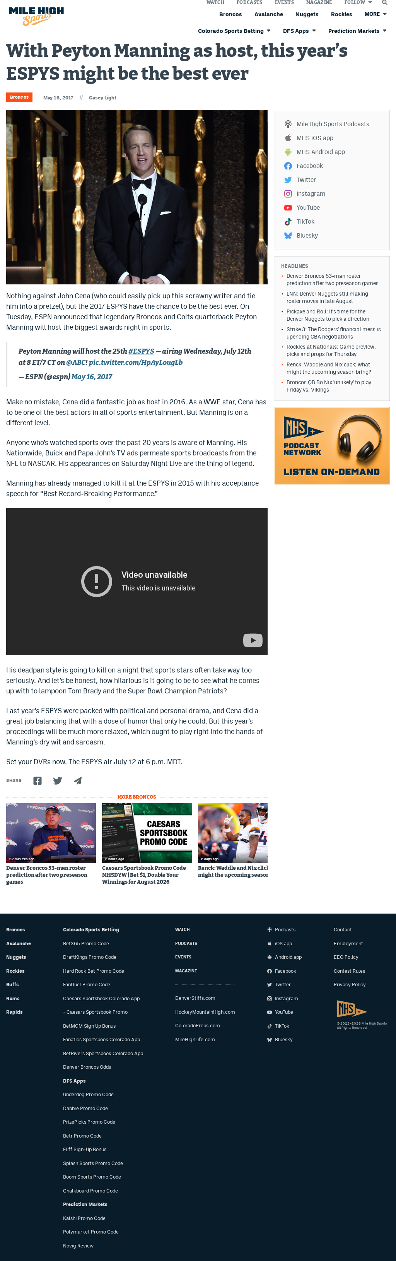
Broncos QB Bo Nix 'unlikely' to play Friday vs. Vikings (329, 386)
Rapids (14, 1012)
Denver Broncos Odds (87, 1067)
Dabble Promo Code (85, 1108)
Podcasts (186, 943)
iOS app (283, 943)
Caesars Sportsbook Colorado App (101, 998)
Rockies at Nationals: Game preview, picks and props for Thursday (331, 350)
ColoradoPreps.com (197, 1025)
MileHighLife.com (195, 1039)
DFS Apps (74, 1081)
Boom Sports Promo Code (92, 1177)
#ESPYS (141, 351)
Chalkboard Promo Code (90, 1191)
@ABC (75, 362)
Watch (182, 929)
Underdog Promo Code (88, 1094)
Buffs (12, 984)
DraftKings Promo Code (89, 957)
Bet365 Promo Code (86, 943)
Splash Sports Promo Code (93, 1163)
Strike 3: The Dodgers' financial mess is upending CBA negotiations (334, 333)
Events (183, 957)
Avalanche (268, 14)
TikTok (305, 221)
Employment (348, 943)
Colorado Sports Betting (91, 929)
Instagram (311, 193)
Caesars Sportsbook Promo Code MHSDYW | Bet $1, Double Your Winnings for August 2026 (144, 875)
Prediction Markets (85, 1204)
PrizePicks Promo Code (89, 1122)
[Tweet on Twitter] (57, 780)
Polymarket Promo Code (91, 1232)
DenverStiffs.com (195, 998)
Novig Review (78, 1246)
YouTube (308, 207)
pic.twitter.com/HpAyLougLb (136, 362)
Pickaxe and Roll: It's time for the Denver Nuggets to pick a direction (328, 315)
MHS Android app (321, 152)
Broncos (230, 14)
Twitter (306, 179)
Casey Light (102, 98)
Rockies (341, 14)
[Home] (35, 17)
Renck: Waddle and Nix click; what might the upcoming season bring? (242, 872)
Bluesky (307, 235)
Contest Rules (349, 971)
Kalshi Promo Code (84, 1218)
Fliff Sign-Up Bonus (84, 1149)
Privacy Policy (350, 984)
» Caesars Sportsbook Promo (95, 1012)
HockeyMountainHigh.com (205, 1012)
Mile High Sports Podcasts (333, 124)
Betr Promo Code (82, 1136)
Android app (288, 957)
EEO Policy (346, 957)
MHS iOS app (315, 138)
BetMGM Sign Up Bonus (89, 1026)
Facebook (310, 165)
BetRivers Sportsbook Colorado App (103, 1053)
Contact (343, 929)
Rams (13, 998)
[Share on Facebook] (37, 780)
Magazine (186, 971)
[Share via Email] (77, 780)
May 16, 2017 (92, 377)
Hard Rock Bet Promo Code (93, 971)
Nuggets (307, 14)
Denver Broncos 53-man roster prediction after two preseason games (46, 875)
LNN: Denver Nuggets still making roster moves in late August (327, 297)
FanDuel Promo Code (86, 984)
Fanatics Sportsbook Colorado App (101, 1039)
